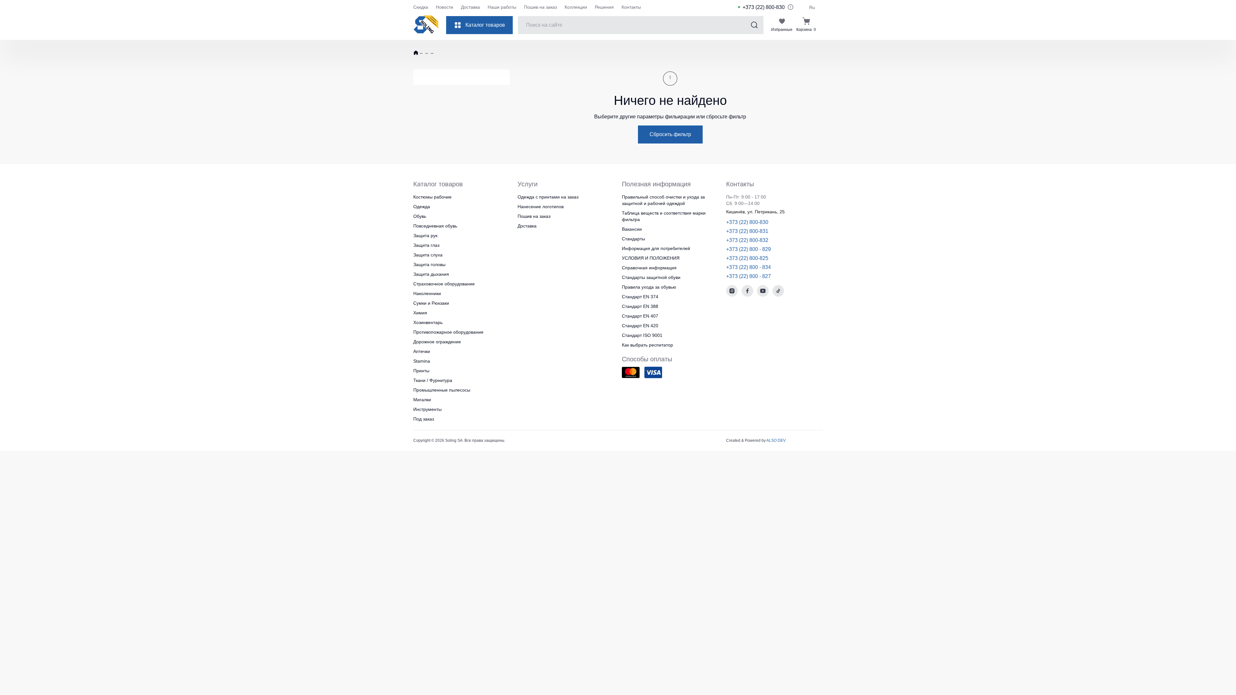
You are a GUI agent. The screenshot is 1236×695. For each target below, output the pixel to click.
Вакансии (632, 229)
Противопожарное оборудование (448, 332)
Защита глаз (426, 245)
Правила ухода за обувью (649, 287)
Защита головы (429, 264)
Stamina (421, 361)
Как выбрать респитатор (647, 345)
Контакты (631, 7)
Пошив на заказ (540, 7)
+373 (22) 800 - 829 (748, 249)
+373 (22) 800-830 (764, 7)
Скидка (420, 7)
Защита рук (425, 235)
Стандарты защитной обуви (651, 277)
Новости (444, 7)
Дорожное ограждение (437, 341)
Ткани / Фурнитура (432, 380)
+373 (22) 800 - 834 (748, 267)
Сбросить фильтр (670, 134)
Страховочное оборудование (444, 283)
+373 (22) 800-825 (747, 258)
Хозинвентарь (428, 322)
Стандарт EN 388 (640, 306)
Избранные (781, 29)
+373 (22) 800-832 (747, 240)
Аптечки (421, 351)
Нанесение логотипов (541, 206)
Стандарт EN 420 (640, 325)
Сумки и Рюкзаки (431, 303)
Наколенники (427, 293)
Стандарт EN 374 (640, 296)
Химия (420, 312)
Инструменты (427, 409)
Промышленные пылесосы (441, 390)
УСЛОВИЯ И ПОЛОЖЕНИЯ (650, 258)
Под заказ (423, 419)
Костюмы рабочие (432, 196)
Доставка (470, 7)
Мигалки (422, 399)
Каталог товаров (485, 25)
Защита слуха (428, 254)
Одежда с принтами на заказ (548, 196)
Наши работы (502, 7)
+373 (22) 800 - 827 (748, 276)
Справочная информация (649, 267)
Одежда (421, 206)
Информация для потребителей (656, 248)
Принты (421, 370)
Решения (604, 7)
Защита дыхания (431, 274)
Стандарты (633, 238)
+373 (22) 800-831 (747, 231)
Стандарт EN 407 (640, 316)
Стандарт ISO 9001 (642, 335)
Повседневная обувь (435, 225)
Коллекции (576, 7)
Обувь (419, 216)
